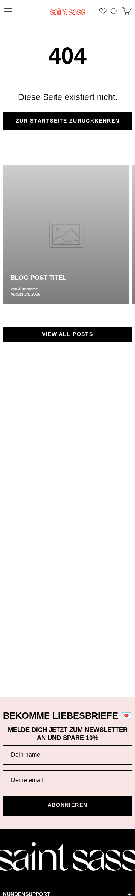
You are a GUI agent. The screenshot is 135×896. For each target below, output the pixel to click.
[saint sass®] (67, 11)
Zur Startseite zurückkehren (68, 121)
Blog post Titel (38, 277)
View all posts (67, 334)
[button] (114, 11)
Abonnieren (68, 805)
